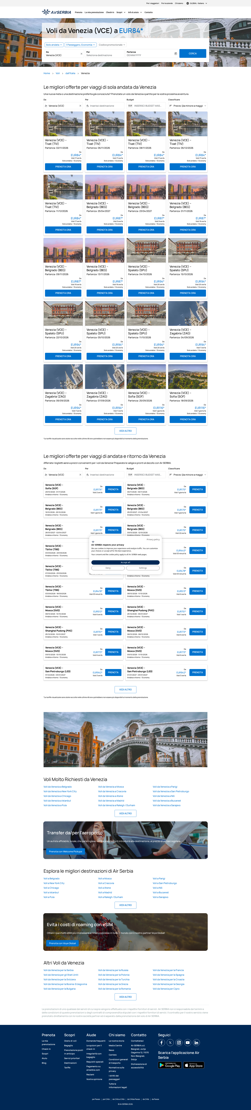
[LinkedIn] (196, 1042)
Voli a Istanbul (51, 892)
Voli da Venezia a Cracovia (112, 791)
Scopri (121, 12)
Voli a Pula (49, 897)
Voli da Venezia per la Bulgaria (60, 988)
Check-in (110, 12)
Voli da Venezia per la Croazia (168, 979)
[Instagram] (178, 1042)
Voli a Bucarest (161, 892)
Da (47, 52)
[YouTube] (187, 1042)
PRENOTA (113, 489)
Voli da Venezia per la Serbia (58, 970)
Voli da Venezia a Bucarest (167, 800)
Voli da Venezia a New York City (60, 791)
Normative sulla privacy (116, 1069)
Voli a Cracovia (106, 883)
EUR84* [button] (131, 30)
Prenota (78, 12)
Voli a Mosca (105, 878)
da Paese (155, 1099)
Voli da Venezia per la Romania (114, 988)
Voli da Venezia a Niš (163, 796)
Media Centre (115, 1045)
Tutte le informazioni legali (118, 1085)
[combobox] (63, 55)
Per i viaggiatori (152, 3)
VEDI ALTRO (125, 813)
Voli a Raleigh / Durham (110, 897)
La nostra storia (116, 1040)
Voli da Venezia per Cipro (166, 988)
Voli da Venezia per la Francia (168, 970)
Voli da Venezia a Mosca (111, 786)
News (111, 1050)
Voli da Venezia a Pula (55, 805)
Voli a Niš (157, 887)
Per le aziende (167, 3)
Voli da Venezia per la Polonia (113, 974)
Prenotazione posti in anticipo (73, 1052)
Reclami (90, 1074)
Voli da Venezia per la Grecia (113, 984)
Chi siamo (179, 3)
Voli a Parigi (159, 878)
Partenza (131, 52)
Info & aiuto (135, 12)
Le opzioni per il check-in (94, 1047)
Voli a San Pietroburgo (165, 883)
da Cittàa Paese (133, 1099)
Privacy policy (153, 539)
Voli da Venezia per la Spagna (168, 974)
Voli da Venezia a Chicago (57, 796)
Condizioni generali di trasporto (118, 1061)
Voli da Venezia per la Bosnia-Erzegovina (65, 984)
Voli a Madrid (105, 892)
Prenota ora (63, 166)
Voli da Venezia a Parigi (165, 786)
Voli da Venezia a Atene (110, 796)
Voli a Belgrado (52, 878)
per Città (106, 1099)
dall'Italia (70, 73)
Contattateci (137, 1040)
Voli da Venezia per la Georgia (168, 984)
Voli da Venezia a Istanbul (57, 800)
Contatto (149, 12)
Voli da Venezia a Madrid (111, 800)
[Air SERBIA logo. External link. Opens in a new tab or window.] (93, 541)
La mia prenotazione (94, 12)
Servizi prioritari (72, 1058)
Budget (130, 99)
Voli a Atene (104, 887)
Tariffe (67, 1067)
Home (47, 73)
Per (88, 52)
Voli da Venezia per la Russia (113, 970)
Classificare (174, 99)
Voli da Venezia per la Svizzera (60, 979)
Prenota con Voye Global (62, 943)
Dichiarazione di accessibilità (139, 1066)
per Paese (96, 1099)
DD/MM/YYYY (134, 55)
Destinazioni (70, 1062)
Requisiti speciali (94, 1061)
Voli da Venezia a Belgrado (58, 786)
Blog (44, 1062)
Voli (58, 73)
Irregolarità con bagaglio (94, 1055)
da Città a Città (118, 1099)
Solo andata (52, 44)
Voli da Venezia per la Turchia (113, 979)
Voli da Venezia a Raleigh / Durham (116, 805)
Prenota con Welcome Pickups (65, 851)
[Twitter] (170, 1042)
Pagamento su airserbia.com (93, 1068)
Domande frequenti (95, 1040)
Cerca (193, 53)
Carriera (112, 1054)
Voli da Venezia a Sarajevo (167, 805)
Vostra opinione (94, 1079)
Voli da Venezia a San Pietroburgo (171, 791)
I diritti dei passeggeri (114, 1077)
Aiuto (44, 1058)
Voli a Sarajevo (160, 897)
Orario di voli (70, 1040)
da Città (146, 1099)
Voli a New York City (54, 883)
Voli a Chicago (51, 887)
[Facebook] (161, 1042)
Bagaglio (68, 1045)
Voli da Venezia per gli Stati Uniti (61, 974)
